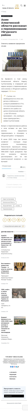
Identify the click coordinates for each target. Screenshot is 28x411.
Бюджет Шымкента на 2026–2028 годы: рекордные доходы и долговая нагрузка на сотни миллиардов (7, 325)
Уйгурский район (7, 205)
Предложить (8, 396)
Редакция (12, 374)
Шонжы (18, 205)
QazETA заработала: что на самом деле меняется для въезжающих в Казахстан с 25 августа (6, 241)
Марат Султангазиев (8, 199)
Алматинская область (9, 202)
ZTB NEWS (5, 39)
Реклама (12, 379)
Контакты (12, 376)
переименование (7, 209)
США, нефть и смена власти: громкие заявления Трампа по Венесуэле (5, 295)
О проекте (12, 372)
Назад (4, 11)
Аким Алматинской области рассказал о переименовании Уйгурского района (14, 27)
